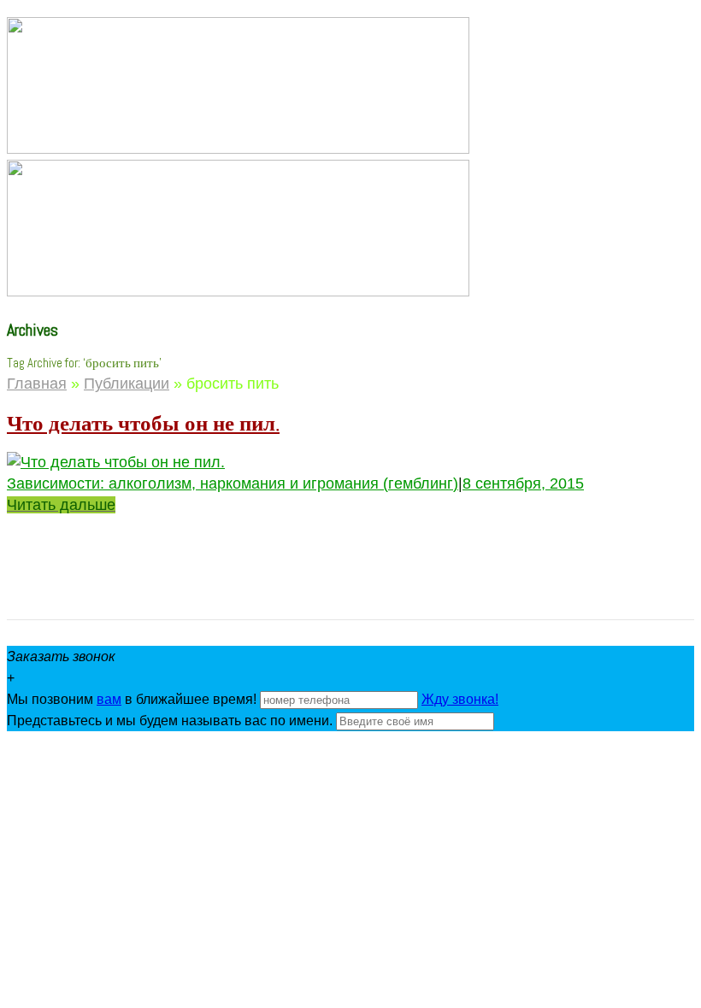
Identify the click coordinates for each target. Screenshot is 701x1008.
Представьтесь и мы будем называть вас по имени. (170, 720)
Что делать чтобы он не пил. (143, 423)
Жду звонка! (459, 699)
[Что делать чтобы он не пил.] (116, 462)
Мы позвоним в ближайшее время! (133, 699)
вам (109, 699)
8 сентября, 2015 (523, 483)
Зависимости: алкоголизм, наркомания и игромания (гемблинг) (232, 483)
